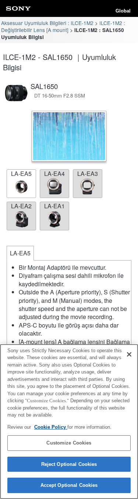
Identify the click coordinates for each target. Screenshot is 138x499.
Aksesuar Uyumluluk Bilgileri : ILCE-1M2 (47, 22)
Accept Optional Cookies (69, 485)
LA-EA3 (87, 173)
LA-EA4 (54, 173)
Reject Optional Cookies (69, 464)
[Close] (129, 354)
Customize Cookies (68, 443)
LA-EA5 (21, 173)
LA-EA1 (54, 206)
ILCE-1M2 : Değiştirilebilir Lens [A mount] (63, 26)
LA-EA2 (21, 206)
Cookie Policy (50, 427)
